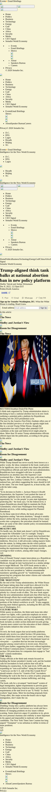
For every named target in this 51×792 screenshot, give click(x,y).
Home (2, 259)
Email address (8, 308)
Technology (24, 259)
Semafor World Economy (11, 264)
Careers (14, 65)
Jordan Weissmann (25, 284)
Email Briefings (14, 1)
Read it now (21, 304)
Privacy (8, 68)
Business (15, 259)
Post (6, 298)
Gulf (38, 259)
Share (4, 293)
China (42, 259)
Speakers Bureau (18, 63)
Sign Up (43, 308)
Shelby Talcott (6, 284)
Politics (8, 259)
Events (3, 1)
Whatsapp (29, 298)
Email (16, 298)
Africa (47, 259)
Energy (32, 259)
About (13, 60)
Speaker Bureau (18, 123)
